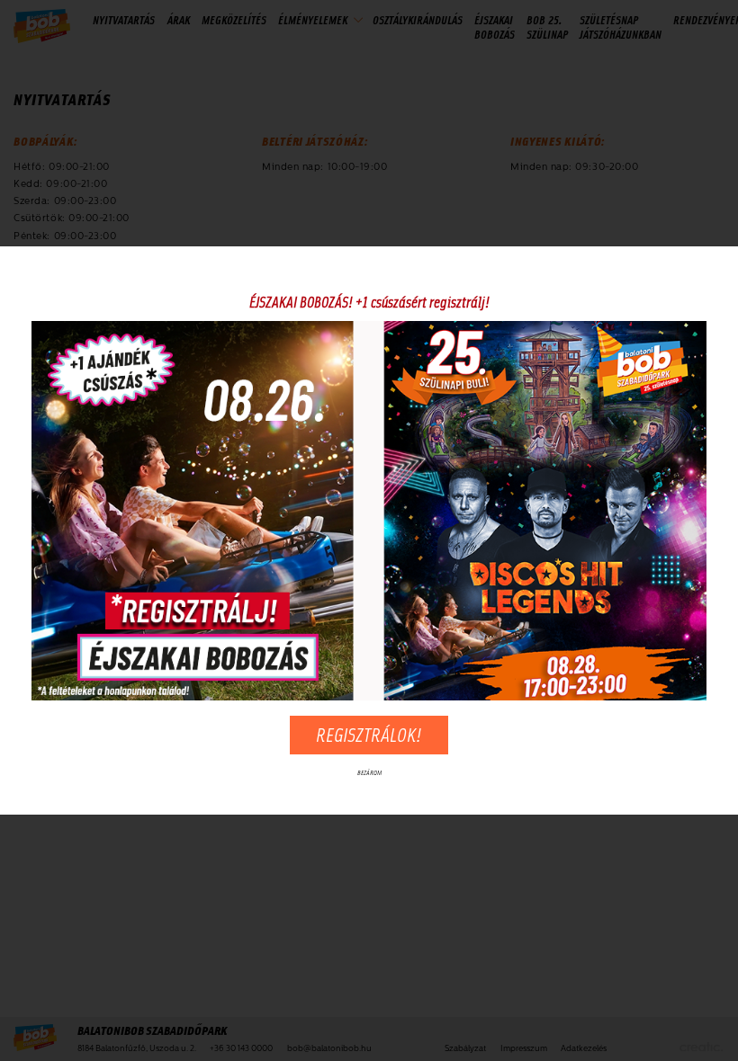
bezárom (369, 773)
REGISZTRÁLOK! (369, 734)
